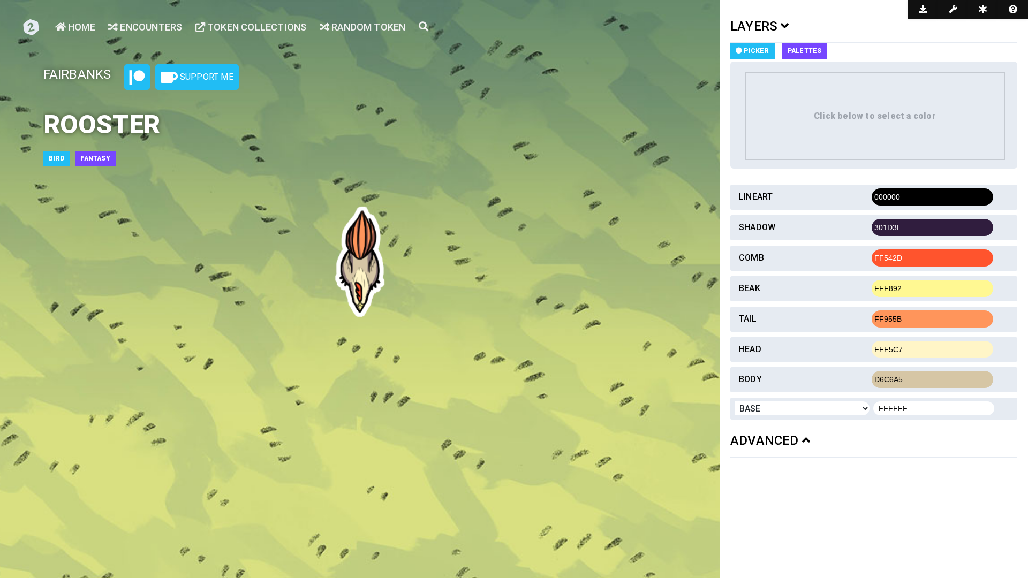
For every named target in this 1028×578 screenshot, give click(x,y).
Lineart (756, 197)
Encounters (150, 27)
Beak (749, 288)
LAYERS (755, 26)
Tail (748, 319)
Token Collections (256, 27)
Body (750, 379)
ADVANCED (766, 440)
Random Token (367, 27)
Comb (751, 258)
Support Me (205, 77)
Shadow (757, 227)
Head (750, 349)
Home (80, 27)
